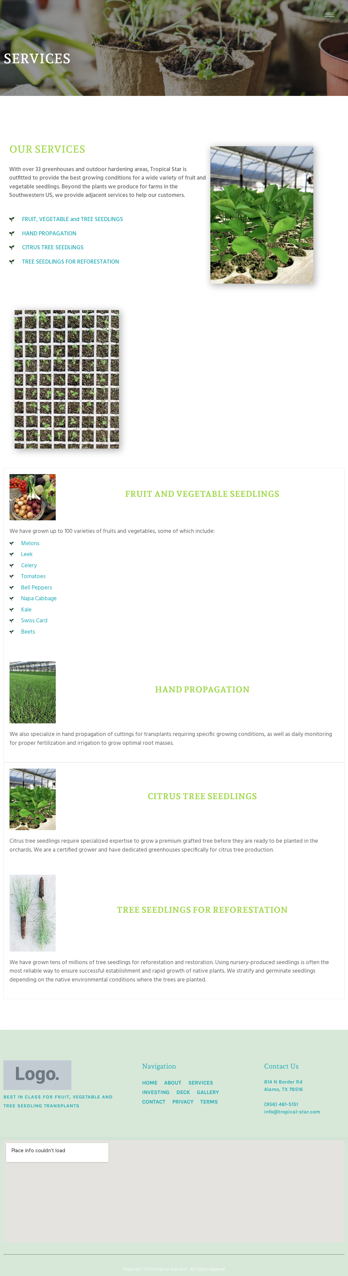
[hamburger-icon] (329, 15)
